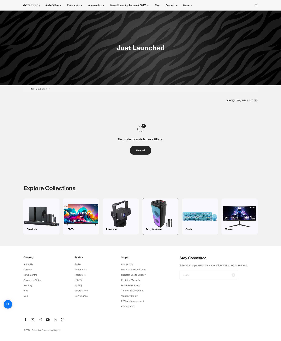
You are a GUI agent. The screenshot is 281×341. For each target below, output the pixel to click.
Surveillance (81, 295)
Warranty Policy (129, 295)
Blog (25, 290)
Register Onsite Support (133, 274)
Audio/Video (52, 5)
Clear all (140, 150)
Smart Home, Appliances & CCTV (128, 5)
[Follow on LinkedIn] (55, 320)
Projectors (80, 274)
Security (27, 285)
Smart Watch (81, 290)
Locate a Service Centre (133, 269)
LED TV (78, 280)
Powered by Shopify (51, 330)
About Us (28, 264)
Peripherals (73, 5)
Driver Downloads (130, 285)
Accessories (94, 5)
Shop (157, 5)
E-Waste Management (132, 301)
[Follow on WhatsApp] (63, 320)
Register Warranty (130, 280)
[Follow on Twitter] (33, 320)
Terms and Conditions (132, 290)
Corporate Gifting (32, 280)
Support (170, 5)
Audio (78, 264)
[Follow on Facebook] (25, 320)
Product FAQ (127, 306)
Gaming (79, 285)
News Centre (30, 274)
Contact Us (127, 264)
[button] (8, 304)
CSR (25, 295)
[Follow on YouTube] (48, 320)
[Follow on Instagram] (40, 320)
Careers (187, 5)
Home (32, 89)
